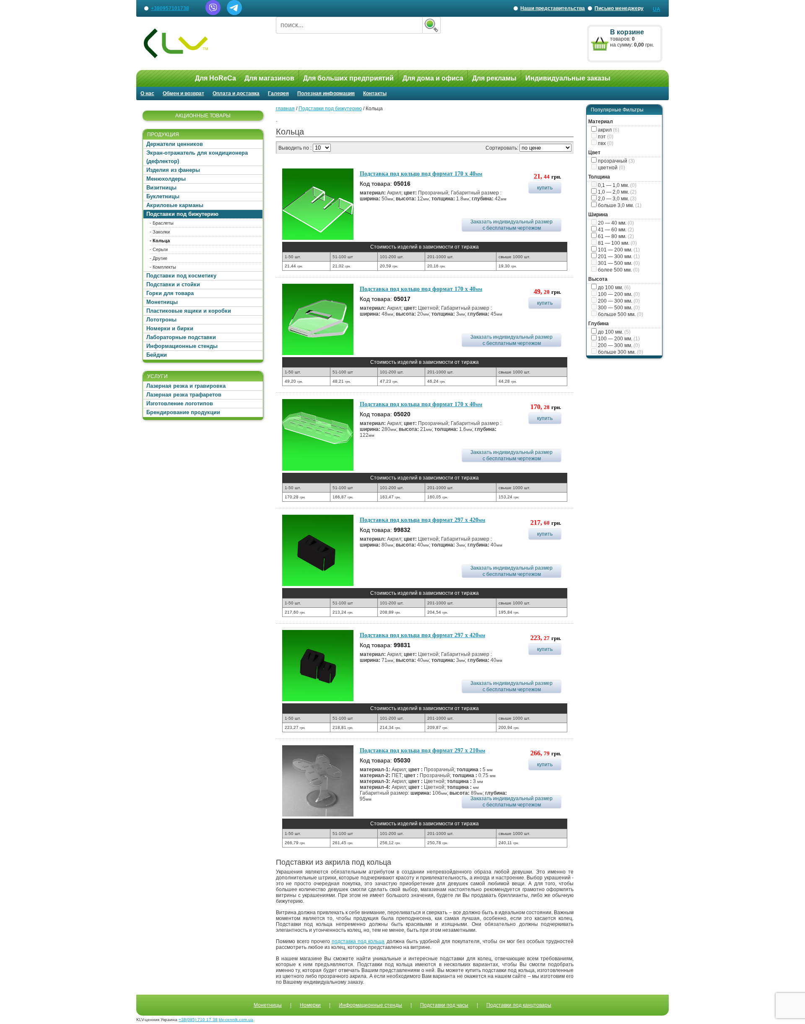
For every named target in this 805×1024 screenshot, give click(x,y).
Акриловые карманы (174, 205)
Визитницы (161, 187)
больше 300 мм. (620, 352)
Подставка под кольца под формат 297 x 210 (422, 750)
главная (285, 108)
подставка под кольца (358, 941)
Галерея (278, 93)
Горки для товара (170, 293)
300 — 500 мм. (618, 308)
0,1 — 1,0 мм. (616, 185)
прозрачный (616, 161)
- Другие (158, 258)
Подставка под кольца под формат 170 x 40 (421, 404)
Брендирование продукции (183, 412)
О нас (147, 93)
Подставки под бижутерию (182, 214)
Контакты (375, 93)
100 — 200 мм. (618, 294)
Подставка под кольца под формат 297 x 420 (422, 520)
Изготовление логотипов (179, 403)
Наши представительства (552, 11)
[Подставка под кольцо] (317, 204)
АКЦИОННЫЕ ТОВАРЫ (203, 116)
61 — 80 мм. (615, 236)
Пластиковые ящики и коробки (188, 311)
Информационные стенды (182, 346)
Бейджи (156, 355)
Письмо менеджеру (619, 8)
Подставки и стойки (173, 284)
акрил (608, 130)
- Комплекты (163, 267)
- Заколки (160, 231)
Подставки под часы (444, 1005)
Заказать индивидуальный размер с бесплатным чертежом (511, 225)
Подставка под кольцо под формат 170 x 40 (421, 174)
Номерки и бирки (169, 328)
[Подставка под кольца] (317, 434)
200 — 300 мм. (618, 301)
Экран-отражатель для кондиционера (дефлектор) (197, 157)
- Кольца (160, 240)
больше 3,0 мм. (619, 205)
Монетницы (162, 302)
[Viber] (213, 13)
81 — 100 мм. (617, 243)
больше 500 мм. (620, 314)
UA (656, 9)
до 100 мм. (614, 287)
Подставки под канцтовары (518, 1005)
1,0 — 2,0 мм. (616, 192)
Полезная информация (326, 93)
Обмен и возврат (183, 93)
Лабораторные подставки (181, 337)
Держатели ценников (174, 144)
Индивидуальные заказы (567, 78)
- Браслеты (162, 223)
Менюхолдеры (166, 179)
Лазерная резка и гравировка (186, 386)
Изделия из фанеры (173, 170)
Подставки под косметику (181, 275)
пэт (605, 137)
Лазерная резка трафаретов (183, 394)
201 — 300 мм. (618, 256)
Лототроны (161, 319)
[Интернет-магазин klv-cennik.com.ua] (203, 43)
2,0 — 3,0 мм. (616, 199)
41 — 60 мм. (615, 230)
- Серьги (159, 249)
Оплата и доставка (236, 93)
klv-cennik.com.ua (236, 1019)
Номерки (310, 1005)
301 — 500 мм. (618, 263)
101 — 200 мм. (618, 250)
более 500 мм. (618, 270)
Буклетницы (162, 196)
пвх (605, 143)
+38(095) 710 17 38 (198, 1019)
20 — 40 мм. (615, 223)
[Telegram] (234, 13)
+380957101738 (170, 8)
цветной (611, 168)
